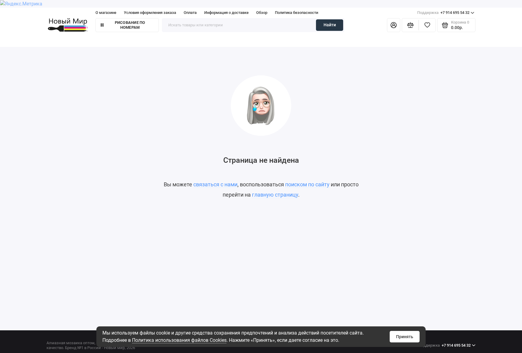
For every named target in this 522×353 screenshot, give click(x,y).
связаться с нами (215, 184)
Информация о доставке (226, 12)
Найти (330, 24)
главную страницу (275, 194)
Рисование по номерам (130, 25)
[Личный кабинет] (393, 25)
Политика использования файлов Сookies (179, 340)
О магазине (105, 12)
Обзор (261, 12)
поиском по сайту (307, 184)
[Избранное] (427, 25)
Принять (404, 336)
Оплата (190, 12)
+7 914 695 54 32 (443, 12)
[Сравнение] (410, 25)
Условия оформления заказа (150, 12)
